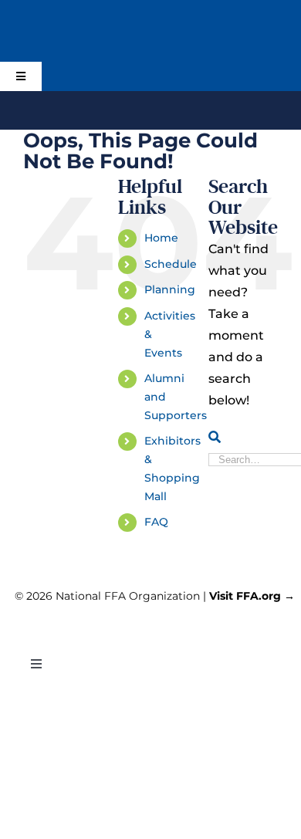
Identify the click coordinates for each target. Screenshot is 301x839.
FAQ (156, 522)
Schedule (170, 264)
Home (161, 238)
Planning (169, 289)
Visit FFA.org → (252, 596)
